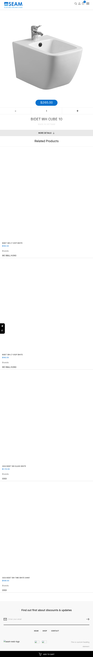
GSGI (4, 479)
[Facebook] (2, 330)
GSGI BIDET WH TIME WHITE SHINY (16, 578)
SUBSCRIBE (86, 619)
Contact (55, 631)
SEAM (36, 631)
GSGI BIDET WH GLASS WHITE (14, 466)
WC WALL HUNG (9, 256)
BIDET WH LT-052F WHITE (12, 355)
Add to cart (48, 654)
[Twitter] (2, 326)
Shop (45, 631)
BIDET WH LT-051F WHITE (12, 243)
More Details (44, 133)
